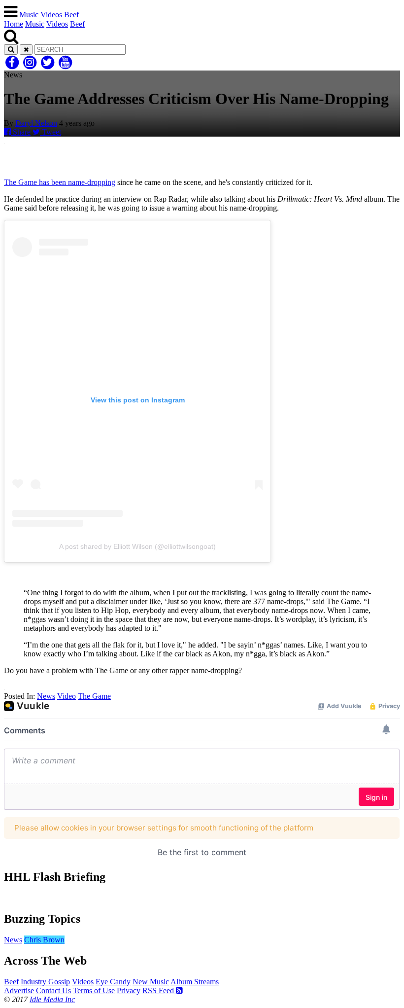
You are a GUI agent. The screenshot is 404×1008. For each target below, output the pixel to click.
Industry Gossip (45, 981)
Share (21, 132)
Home (13, 24)
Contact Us (53, 990)
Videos (51, 14)
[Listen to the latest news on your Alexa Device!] (202, 898)
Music (28, 14)
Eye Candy (113, 981)
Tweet (50, 132)
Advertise (19, 990)
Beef (71, 14)
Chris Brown (44, 940)
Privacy (128, 990)
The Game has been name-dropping (59, 182)
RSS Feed (159, 990)
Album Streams (194, 981)
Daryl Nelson (36, 123)
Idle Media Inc (52, 999)
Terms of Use (94, 990)
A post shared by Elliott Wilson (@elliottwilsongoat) (137, 546)
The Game (94, 696)
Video (66, 696)
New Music (151, 981)
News (46, 696)
